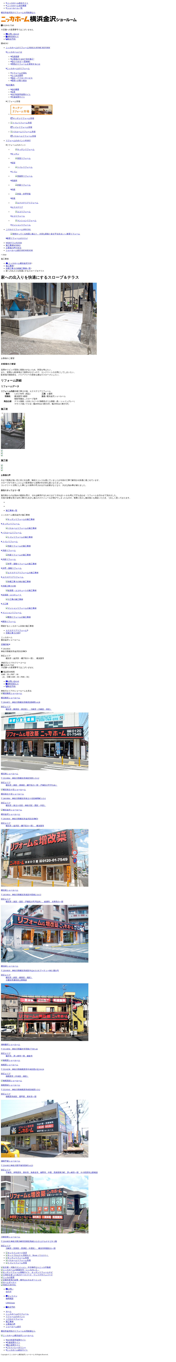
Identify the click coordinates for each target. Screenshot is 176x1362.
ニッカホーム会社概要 (16, 6)
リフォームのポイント (18, 141)
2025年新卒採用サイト (16, 1340)
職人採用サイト (13, 1345)
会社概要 (15, 89)
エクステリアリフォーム (16, 630)
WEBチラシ (14, 243)
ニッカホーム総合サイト (17, 3)
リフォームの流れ (19, 73)
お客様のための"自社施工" (22, 59)
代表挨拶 (15, 56)
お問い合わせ (13, 34)
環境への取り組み (19, 81)
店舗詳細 (5, 644)
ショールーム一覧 (15, 8)
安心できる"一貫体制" (20, 62)
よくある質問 (17, 75)
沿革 (13, 92)
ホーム (8, 1311)
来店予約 (12, 39)
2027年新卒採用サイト (21, 94)
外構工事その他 (12, 633)
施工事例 (13, 245)
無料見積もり (13, 37)
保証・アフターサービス (22, 78)
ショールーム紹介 (19, 250)
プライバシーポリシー (16, 1348)
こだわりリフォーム (18, 229)
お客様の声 (13, 248)
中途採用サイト (18, 97)
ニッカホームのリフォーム (28, 48)
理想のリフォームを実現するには (25, 64)
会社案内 (10, 85)
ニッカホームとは (14, 52)
